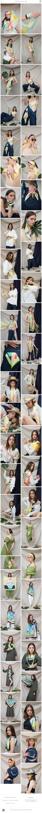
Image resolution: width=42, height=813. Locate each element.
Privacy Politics (10, 803)
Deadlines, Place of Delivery (10, 800)
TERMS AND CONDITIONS (10, 797)
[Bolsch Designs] (21, 1)
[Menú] (1, 1)
